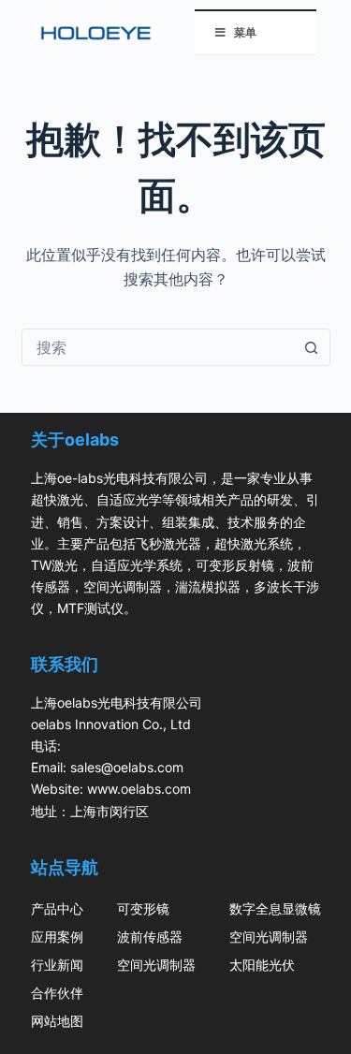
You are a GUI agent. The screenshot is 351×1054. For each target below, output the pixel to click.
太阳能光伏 (262, 965)
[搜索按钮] (311, 347)
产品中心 (57, 908)
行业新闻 (57, 965)
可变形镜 (143, 908)
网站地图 (57, 1021)
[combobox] (158, 347)
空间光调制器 (156, 965)
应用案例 (57, 936)
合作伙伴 (57, 993)
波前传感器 (150, 936)
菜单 (245, 32)
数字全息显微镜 (275, 908)
